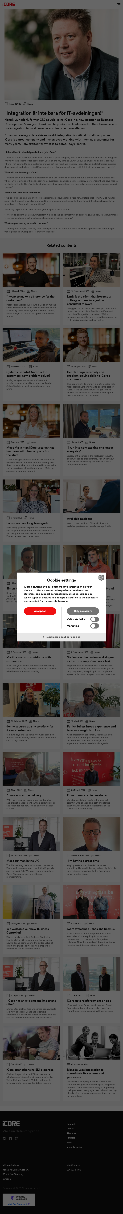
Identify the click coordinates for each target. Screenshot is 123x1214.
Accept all (40, 611)
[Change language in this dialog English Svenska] (100, 578)
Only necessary (83, 611)
